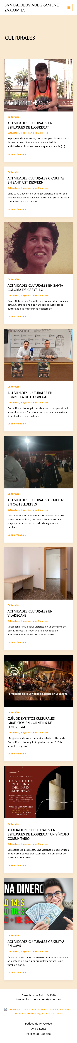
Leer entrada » (17, 154)
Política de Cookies (38, 1033)
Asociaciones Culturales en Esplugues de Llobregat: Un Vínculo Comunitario (38, 834)
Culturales (13, 117)
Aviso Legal (38, 1028)
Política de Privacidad (38, 1023)
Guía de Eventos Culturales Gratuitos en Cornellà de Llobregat (31, 723)
